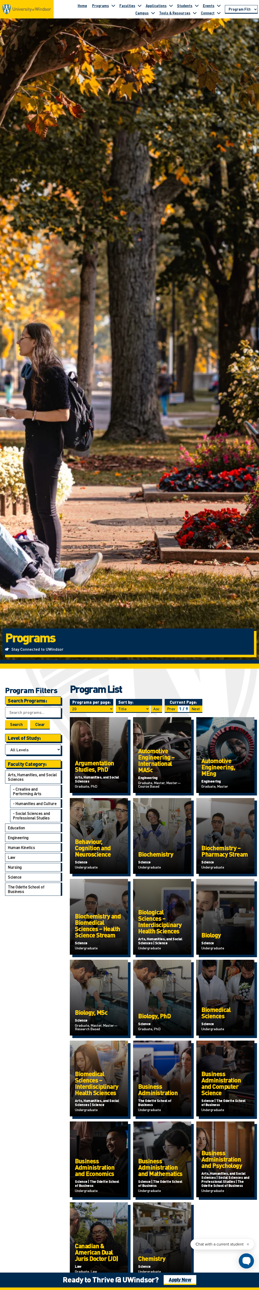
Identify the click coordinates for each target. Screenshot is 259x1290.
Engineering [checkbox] (18, 837)
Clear (40, 724)
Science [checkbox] (14, 877)
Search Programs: (27, 700)
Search (16, 724)
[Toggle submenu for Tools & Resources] (194, 13)
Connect (207, 13)
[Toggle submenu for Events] (219, 5)
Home (82, 5)
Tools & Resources (174, 13)
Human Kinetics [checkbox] (21, 847)
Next (196, 708)
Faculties (127, 5)
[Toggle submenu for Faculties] (139, 5)
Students (184, 5)
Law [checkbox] (11, 857)
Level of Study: (24, 738)
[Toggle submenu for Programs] (113, 5)
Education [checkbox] (16, 827)
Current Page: (183, 702)
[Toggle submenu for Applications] (171, 5)
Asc (156, 708)
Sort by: (126, 702)
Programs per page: (91, 702)
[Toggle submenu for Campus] (153, 13)
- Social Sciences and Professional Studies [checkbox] (31, 815)
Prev (171, 708)
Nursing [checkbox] (15, 867)
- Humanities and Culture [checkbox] (34, 803)
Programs (100, 5)
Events (208, 5)
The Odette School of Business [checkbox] (26, 889)
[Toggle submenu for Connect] (219, 13)
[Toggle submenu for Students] (197, 5)
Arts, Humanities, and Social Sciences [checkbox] (32, 777)
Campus (142, 13)
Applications (156, 5)
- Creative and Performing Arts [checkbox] (27, 791)
